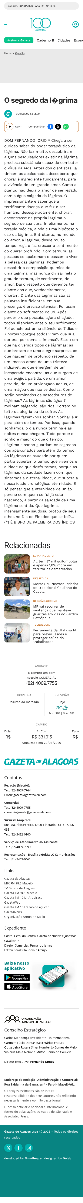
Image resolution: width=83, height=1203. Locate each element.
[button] (75, 24)
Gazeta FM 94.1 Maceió (20, 893)
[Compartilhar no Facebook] (50, 127)
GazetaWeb (12, 902)
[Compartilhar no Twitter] (58, 127)
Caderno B (45, 40)
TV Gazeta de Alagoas (19, 888)
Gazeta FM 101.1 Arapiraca (23, 897)
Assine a (18, 40)
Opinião (19, 53)
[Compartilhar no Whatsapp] (66, 127)
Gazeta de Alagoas (17, 879)
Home (7, 53)
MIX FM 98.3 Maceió (18, 883)
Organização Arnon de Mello (24, 917)
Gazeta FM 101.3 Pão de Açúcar (26, 907)
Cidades (63, 40)
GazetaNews (13, 912)
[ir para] (53, 976)
